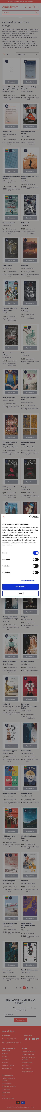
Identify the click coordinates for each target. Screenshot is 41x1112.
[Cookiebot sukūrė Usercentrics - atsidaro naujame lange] (29, 516)
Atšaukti (20, 593)
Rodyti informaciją (28, 580)
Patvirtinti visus (20, 587)
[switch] (36, 559)
